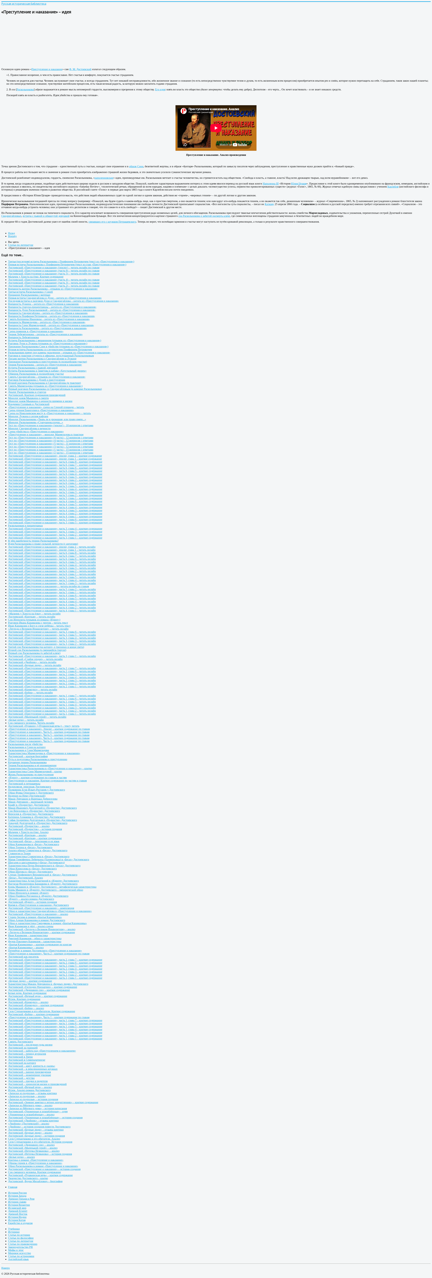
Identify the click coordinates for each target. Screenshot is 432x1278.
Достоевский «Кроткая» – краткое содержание (35, 838)
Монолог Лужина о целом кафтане (28, 416)
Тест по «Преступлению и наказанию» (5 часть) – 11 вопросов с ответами (50, 443)
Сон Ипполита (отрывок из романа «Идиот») (34, 619)
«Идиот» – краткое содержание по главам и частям (37, 777)
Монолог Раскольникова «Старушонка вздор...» (35, 422)
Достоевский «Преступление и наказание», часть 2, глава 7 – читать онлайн (52, 668)
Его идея (160, 89)
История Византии (19, 1204)
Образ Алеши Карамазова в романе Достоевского (36, 920)
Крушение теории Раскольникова (27, 762)
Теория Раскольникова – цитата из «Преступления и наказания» (45, 364)
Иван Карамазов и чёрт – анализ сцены (30, 926)
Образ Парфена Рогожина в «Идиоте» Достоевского (38, 895)
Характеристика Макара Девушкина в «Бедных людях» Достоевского (48, 984)
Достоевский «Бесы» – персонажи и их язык (33, 841)
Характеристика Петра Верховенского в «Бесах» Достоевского (44, 865)
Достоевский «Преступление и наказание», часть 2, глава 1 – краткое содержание (55, 977)
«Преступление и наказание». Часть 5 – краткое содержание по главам (48, 735)
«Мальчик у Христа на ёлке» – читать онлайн (34, 613)
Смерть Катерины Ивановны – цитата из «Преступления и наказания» (49, 319)
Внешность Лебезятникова (23, 337)
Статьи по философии (21, 1238)
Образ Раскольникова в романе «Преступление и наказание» (43, 1166)
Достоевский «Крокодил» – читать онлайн (32, 689)
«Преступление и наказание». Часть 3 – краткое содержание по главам (48, 741)
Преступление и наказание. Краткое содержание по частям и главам (47, 780)
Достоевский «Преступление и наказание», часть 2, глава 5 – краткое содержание (55, 965)
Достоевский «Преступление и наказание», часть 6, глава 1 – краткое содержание (55, 483)
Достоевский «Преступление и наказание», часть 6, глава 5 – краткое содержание (55, 471)
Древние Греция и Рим (21, 1198)
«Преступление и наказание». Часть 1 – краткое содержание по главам (48, 1017)
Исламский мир (17, 1207)
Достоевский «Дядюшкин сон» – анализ (31, 1144)
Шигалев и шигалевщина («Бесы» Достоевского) (36, 862)
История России (17, 1192)
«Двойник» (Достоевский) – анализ (28, 1123)
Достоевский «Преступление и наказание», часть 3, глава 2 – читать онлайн (52, 644)
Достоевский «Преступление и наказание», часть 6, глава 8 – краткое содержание (55, 461)
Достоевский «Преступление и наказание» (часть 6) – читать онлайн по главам (53, 270)
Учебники (14, 1228)
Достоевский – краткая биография (28, 756)
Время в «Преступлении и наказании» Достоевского (38, 905)
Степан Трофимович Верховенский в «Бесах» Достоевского (42, 874)
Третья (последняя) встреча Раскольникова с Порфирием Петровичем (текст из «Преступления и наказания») (71, 261)
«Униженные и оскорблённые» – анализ (31, 1114)
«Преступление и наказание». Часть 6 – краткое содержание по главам (48, 732)
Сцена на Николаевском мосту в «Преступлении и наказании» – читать (49, 413)
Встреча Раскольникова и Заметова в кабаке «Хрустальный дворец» (47, 370)
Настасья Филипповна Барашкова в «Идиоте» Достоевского (42, 883)
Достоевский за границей (23, 1047)
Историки (14, 1231)
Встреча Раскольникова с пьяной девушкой (33, 367)
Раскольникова (25, 89)
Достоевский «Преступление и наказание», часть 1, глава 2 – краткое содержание (55, 1035)
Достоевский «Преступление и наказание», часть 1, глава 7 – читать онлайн (52, 695)
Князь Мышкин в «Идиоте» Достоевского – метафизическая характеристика (52, 886)
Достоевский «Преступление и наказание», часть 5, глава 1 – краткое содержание (55, 498)
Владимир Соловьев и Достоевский (28, 404)
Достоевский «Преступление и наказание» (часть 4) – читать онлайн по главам (53, 279)
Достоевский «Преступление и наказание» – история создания (44, 1169)
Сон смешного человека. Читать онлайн (31, 722)
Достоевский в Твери (20, 1056)
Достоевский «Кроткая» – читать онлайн (31, 616)
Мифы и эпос (16, 1250)
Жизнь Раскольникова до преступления (30, 774)
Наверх (5, 1268)
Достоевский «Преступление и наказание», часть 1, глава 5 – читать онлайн (52, 701)
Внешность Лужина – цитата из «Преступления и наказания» (43, 304)
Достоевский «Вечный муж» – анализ (30, 1087)
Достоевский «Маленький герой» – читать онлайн (37, 716)
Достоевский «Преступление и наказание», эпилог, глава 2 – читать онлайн (52, 546)
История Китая (16, 1220)
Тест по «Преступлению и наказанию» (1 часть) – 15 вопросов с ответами (50, 449)
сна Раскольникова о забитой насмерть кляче (204, 216)
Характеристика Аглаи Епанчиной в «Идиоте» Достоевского (43, 880)
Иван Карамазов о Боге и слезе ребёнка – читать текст (39, 625)
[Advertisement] (102, 41)
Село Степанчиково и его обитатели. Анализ (34, 1138)
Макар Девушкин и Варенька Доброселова (32, 798)
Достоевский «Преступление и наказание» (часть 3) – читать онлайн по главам (53, 282)
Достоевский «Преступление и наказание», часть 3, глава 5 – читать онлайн (52, 634)
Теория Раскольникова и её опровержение (32, 765)
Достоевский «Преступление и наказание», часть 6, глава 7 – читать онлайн (52, 556)
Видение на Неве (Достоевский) (26, 795)
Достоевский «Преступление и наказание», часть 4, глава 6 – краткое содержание (55, 501)
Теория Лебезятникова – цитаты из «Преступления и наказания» (45, 334)
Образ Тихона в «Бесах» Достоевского (30, 847)
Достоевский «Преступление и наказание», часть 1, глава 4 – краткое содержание (55, 1029)
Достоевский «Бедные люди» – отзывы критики (36, 1129)
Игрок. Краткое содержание (24, 999)
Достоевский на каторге (22, 1062)
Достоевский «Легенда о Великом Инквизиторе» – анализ (41, 929)
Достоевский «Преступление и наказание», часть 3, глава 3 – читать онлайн (52, 641)
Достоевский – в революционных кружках (33, 1069)
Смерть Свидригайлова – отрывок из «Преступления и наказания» (46, 376)
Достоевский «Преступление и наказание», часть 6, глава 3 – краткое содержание (55, 477)
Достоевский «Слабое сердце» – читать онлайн (35, 659)
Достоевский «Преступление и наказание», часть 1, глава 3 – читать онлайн (52, 707)
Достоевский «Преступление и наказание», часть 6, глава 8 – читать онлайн (52, 552)
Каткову (269, 204)
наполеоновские (103, 177)
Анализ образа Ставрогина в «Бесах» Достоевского (37, 850)
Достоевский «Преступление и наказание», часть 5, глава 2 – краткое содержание (55, 495)
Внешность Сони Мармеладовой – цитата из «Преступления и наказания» (51, 325)
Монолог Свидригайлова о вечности (29, 428)
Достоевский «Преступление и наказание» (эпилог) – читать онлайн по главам (53, 267)
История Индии (17, 1217)
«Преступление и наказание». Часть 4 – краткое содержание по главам (48, 738)
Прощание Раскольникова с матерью (29, 294)
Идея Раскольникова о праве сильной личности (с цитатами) (43, 543)
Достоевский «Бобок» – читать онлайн (30, 692)
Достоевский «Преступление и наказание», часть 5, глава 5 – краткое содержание (55, 486)
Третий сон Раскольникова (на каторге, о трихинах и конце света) (46, 647)
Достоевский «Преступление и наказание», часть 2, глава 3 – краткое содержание (55, 971)
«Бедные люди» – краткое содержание (30, 980)
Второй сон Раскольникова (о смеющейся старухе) (37, 650)
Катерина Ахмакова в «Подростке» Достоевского (36, 817)
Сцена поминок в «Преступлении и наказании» (35, 331)
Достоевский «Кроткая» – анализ (27, 835)
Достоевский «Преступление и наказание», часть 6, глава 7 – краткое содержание (55, 464)
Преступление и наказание (46, 69)
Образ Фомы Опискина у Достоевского (31, 792)
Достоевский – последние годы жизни (30, 1044)
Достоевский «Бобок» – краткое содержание (33, 1014)
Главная (12, 1187)
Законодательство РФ (20, 1247)
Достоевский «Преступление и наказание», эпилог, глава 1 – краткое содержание (55, 458)
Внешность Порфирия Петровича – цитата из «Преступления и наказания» (51, 316)
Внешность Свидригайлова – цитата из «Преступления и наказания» (48, 313)
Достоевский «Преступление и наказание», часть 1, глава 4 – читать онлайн (52, 704)
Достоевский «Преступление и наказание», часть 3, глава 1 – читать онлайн (52, 656)
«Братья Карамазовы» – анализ (26, 947)
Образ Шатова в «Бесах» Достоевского (30, 871)
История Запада (17, 1195)
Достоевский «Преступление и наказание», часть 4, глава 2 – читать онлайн (52, 607)
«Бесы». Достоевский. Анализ (25, 877)
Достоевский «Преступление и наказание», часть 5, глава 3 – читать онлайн (52, 583)
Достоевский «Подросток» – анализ (28, 826)
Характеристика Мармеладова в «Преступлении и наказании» (44, 753)
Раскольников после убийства (25, 744)
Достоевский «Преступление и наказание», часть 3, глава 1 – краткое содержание (55, 537)
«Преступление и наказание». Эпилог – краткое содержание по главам (49, 729)
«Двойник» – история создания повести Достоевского (39, 1126)
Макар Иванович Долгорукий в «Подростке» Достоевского (42, 807)
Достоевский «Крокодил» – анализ (28, 1002)
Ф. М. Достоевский (80, 69)
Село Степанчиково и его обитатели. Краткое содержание (41, 1011)
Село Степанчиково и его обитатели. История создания (40, 1141)
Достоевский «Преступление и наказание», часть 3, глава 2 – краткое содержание (55, 534)
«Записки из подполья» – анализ (27, 1096)
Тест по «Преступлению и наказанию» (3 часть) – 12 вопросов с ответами (50, 446)
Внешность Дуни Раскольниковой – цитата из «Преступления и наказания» (52, 310)
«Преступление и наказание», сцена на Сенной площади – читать (46, 407)
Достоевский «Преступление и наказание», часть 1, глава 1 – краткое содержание (55, 1038)
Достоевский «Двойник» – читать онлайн (32, 662)
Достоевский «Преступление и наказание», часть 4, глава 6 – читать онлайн (52, 595)
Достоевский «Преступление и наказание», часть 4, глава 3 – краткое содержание (55, 510)
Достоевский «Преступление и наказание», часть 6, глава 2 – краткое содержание (55, 480)
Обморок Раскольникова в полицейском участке (36, 373)
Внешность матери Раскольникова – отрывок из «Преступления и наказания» (53, 288)
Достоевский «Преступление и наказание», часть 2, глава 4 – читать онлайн (52, 677)
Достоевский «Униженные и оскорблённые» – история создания (45, 1117)
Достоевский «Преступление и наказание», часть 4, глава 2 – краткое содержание (55, 513)
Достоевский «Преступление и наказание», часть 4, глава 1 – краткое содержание (55, 516)
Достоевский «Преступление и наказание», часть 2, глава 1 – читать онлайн (52, 686)
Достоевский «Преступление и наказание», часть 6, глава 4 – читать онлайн (52, 565)
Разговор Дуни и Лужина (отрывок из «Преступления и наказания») (47, 343)
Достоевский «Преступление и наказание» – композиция (41, 908)
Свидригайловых (11, 216)
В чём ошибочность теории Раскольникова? (33, 540)
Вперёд (12, 236)
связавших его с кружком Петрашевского (112, 221)
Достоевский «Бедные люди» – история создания (36, 1135)
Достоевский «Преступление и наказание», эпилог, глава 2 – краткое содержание (55, 455)
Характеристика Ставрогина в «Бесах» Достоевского (38, 856)
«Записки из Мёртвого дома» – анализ (30, 1105)
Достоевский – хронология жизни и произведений (37, 1084)
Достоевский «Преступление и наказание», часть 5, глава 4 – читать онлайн (52, 580)
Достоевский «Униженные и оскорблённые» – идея (38, 1111)
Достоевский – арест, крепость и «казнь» (31, 1065)
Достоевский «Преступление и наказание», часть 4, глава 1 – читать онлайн (52, 610)
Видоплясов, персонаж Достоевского (29, 786)
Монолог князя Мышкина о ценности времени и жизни (40, 401)
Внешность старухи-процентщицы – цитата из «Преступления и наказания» (52, 307)
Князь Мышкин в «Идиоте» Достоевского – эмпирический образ (45, 889)
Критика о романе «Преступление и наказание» (35, 1160)
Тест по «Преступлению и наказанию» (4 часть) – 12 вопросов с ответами (50, 440)
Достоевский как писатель (23, 956)
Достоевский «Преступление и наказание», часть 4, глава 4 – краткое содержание (55, 507)
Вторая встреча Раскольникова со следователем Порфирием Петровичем (50, 349)
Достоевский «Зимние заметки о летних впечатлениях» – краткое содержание (53, 1102)
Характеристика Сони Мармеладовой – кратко (35, 771)
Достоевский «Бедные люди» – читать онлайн (34, 665)
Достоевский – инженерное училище (29, 1075)
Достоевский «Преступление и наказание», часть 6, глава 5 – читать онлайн (52, 562)
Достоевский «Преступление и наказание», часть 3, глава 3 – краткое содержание (55, 531)
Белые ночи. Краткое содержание (27, 993)
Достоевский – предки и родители (28, 1081)
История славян (17, 1201)
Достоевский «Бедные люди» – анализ (30, 1132)
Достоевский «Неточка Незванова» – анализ (33, 1150)
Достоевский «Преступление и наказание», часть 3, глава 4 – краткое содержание (55, 528)
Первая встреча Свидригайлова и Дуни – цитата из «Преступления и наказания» (55, 297)
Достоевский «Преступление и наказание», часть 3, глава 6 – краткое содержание (55, 519)
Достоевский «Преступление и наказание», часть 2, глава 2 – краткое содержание (55, 974)
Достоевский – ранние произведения (29, 1072)
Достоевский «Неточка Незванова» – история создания (40, 1154)
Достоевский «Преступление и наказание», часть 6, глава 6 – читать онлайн (52, 559)
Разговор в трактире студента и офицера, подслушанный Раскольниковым (51, 355)
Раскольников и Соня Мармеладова (28, 750)
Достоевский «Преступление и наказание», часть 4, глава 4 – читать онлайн (52, 601)
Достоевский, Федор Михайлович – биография (35, 1181)
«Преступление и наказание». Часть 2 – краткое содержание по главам (48, 953)
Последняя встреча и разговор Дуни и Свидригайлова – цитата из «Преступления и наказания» (63, 301)
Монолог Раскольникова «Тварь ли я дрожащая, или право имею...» (47, 419)
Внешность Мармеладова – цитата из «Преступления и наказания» (46, 322)
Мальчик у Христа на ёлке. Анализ (28, 832)
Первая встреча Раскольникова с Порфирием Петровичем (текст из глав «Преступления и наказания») (67, 264)
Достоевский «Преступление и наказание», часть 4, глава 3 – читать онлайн (52, 604)
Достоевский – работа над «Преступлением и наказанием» (42, 1050)
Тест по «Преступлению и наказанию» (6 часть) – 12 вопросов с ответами (50, 437)
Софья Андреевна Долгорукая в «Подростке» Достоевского (42, 820)
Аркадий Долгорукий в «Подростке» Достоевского (37, 823)
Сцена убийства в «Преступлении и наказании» (36, 431)
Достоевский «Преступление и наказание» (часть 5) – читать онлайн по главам (53, 273)
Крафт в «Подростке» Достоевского (28, 804)
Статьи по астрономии (21, 1256)
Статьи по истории (19, 1234)
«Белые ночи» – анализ (21, 1157)
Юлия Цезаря (298, 183)
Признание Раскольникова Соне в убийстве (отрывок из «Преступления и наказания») (58, 346)
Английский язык (18, 1259)
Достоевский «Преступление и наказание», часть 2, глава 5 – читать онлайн (52, 674)
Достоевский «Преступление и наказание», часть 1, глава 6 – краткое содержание (55, 1023)
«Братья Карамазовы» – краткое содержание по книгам (40, 944)
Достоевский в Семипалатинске (26, 1059)
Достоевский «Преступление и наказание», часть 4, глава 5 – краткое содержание (55, 504)
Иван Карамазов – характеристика (28, 935)
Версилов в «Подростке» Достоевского (30, 814)
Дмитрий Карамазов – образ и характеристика (34, 938)
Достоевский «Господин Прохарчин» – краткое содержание (42, 987)
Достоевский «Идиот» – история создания (32, 902)
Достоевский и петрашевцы (24, 783)
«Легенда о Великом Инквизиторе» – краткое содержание (41, 932)
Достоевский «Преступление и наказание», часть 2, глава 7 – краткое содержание (55, 959)
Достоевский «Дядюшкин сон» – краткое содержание (39, 990)
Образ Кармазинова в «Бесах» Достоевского (33, 844)
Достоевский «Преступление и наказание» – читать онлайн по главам (48, 586)
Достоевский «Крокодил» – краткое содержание (36, 1005)
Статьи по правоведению (22, 1244)
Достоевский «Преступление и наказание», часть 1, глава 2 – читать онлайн (52, 710)
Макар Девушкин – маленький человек (30, 801)
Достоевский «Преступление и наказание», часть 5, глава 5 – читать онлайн (52, 577)
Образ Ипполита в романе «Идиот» (28, 892)
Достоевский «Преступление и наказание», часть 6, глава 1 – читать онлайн (52, 574)
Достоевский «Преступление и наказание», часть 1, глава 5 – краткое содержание (55, 1026)
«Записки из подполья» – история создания (33, 1099)
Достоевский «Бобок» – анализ (26, 1008)
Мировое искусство (19, 1253)
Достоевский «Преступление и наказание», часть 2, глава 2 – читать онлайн (52, 683)
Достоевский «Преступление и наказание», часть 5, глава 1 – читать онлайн (52, 592)
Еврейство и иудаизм (20, 1223)
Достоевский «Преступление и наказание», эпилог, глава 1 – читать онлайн (52, 549)
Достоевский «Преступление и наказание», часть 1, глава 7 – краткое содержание (55, 1020)
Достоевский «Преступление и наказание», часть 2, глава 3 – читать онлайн (52, 680)
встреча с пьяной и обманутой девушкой (46, 216)
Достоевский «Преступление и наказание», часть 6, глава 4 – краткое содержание (55, 474)
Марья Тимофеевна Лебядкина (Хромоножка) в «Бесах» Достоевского (48, 859)
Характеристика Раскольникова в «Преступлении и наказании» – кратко (50, 768)
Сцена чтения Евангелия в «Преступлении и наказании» (41, 410)
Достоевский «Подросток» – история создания (35, 829)
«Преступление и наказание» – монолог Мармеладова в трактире (46, 434)
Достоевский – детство (21, 1078)
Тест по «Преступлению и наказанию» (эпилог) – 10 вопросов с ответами (50, 425)
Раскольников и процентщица (25, 525)
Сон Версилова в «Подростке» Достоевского (34, 811)
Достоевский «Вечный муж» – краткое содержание (37, 996)
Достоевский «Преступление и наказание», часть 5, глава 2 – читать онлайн (52, 589)
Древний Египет (17, 1211)
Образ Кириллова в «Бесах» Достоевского (32, 868)
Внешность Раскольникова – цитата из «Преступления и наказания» (47, 328)
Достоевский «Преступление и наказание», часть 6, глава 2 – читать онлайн (52, 571)
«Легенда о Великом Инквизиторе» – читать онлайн (38, 628)
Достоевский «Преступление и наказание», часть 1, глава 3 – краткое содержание (55, 1032)
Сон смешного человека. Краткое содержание (34, 1172)
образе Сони (136, 166)
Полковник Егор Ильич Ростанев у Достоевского (36, 789)
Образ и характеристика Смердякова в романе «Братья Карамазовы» (47, 923)
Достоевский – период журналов (27, 1053)
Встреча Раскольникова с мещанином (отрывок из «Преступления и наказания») (54, 340)
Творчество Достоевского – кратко (28, 1178)
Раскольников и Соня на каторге (27, 747)
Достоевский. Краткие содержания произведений (36, 395)
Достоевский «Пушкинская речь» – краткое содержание (40, 1175)
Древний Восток (17, 1214)
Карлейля (392, 186)
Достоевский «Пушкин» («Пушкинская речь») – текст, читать (43, 726)
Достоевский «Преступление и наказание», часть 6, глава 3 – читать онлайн (52, 568)
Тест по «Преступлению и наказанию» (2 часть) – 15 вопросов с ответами (50, 452)
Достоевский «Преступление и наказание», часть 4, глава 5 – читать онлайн (52, 598)
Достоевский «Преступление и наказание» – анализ (38, 914)
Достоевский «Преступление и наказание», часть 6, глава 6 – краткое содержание (55, 467)
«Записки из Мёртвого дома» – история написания (37, 1108)
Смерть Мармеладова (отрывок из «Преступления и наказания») (45, 386)
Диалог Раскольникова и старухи (27, 392)
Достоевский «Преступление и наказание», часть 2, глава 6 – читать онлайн (52, 671)
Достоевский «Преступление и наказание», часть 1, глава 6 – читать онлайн (52, 698)
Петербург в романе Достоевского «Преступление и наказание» (45, 950)
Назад (11, 233)
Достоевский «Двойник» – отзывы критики (33, 1120)
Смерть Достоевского (20, 1041)
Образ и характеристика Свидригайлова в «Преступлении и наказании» (50, 911)
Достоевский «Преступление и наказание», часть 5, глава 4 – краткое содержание (55, 489)
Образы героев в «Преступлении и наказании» (35, 1163)
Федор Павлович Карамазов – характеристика (34, 941)
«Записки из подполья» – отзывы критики (32, 1093)
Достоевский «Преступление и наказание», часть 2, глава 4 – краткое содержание (55, 968)
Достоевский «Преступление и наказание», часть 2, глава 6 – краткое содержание (55, 962)
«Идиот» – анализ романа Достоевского (31, 899)
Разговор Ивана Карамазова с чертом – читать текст (38, 622)
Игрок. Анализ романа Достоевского (29, 1090)
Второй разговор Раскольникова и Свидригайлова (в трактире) (44, 382)
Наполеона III (271, 183)
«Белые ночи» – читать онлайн (26, 719)
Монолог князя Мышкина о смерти (28, 398)
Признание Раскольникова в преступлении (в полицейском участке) (47, 361)
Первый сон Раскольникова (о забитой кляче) (34, 653)
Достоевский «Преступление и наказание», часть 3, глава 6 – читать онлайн (52, 631)
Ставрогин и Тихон (19, 853)
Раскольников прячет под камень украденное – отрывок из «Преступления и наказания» (59, 352)
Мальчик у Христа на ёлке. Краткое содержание (35, 276)
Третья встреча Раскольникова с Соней (30, 291)
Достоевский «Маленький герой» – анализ (32, 1147)
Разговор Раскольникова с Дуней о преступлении (36, 379)
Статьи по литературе (20, 1241)
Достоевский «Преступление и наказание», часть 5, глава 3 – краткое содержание (55, 492)
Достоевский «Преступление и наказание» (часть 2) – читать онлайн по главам (53, 285)
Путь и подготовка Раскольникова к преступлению (37, 759)
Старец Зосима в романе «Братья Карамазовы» (35, 917)
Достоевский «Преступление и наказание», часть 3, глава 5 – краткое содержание (55, 522)
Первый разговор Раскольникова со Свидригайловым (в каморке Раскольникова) (55, 389)
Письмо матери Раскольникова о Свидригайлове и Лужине (42, 358)
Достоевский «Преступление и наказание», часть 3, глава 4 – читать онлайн (52, 637)
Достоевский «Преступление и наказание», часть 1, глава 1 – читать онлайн (52, 713)
